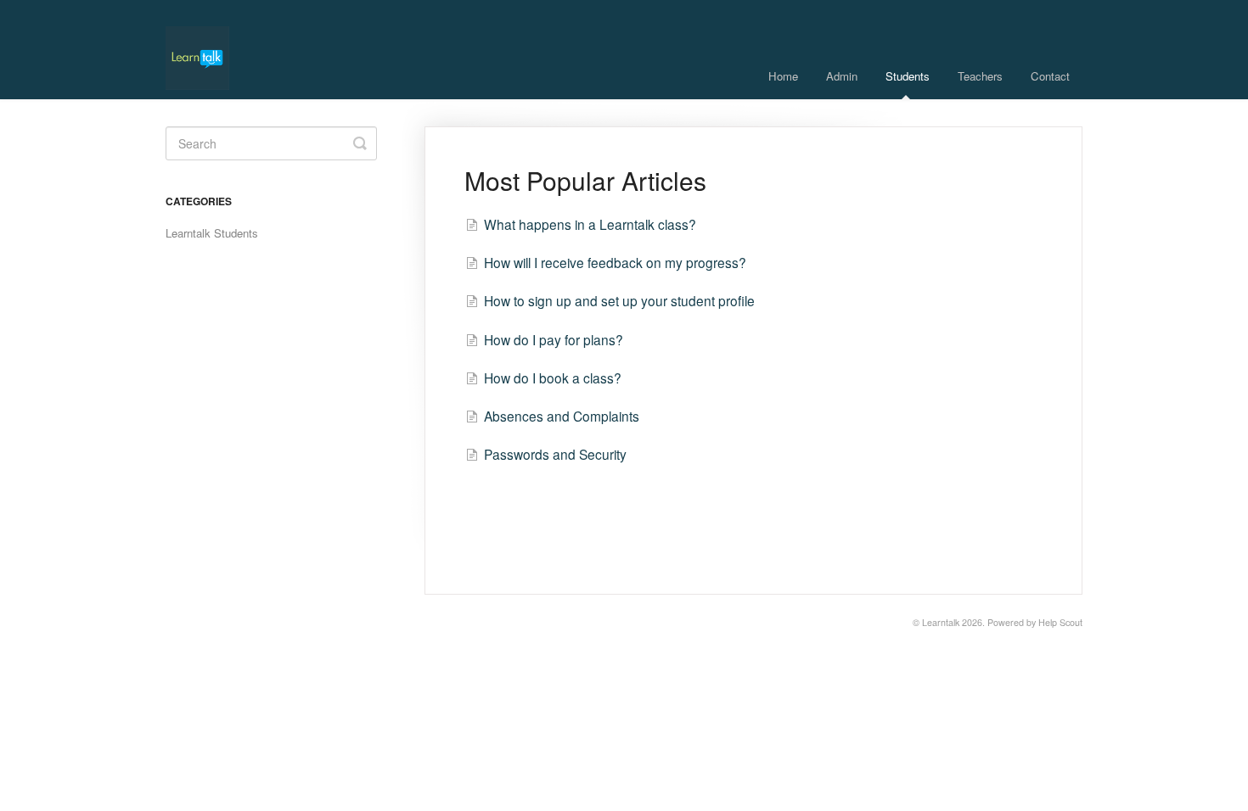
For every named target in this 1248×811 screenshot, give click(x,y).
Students (907, 76)
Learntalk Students (212, 233)
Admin (841, 76)
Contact (1050, 76)
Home (783, 76)
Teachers (980, 76)
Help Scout (1060, 622)
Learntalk (940, 622)
